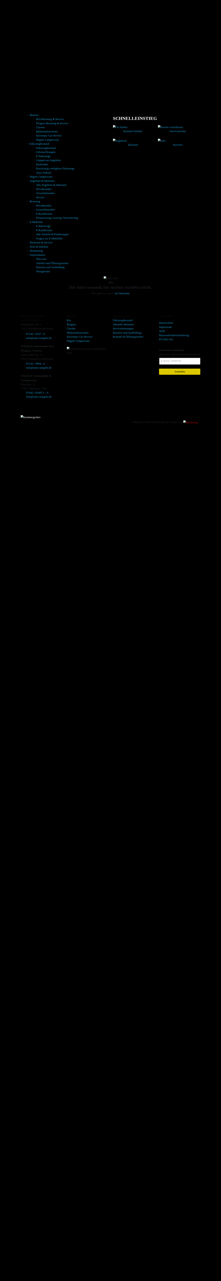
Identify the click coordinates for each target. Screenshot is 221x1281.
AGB (162, 331)
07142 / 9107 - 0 (35, 334)
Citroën (40, 127)
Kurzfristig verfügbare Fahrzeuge (55, 168)
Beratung (35, 201)
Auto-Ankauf (43, 172)
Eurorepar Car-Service (49, 135)
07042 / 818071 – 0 (37, 392)
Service (40, 197)
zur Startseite (122, 293)
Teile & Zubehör (39, 246)
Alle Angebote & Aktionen (51, 184)
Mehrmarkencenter (47, 131)
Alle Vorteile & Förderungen (52, 234)
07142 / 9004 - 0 (35, 363)
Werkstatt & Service (41, 242)
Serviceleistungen (123, 328)
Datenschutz (166, 322)
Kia (69, 320)
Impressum (165, 327)
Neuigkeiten (43, 271)
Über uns (41, 259)
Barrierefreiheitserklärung (174, 335)
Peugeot (71, 324)
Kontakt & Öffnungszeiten (128, 336)
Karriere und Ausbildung (50, 267)
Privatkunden (43, 189)
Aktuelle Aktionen (123, 324)
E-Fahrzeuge (43, 156)
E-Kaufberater (44, 213)
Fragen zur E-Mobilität (49, 238)
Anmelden (179, 371)
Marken (34, 115)
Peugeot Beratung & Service (52, 123)
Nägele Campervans (47, 139)
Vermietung (36, 250)
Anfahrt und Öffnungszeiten (52, 263)
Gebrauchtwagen (45, 152)
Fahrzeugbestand (39, 143)
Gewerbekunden (45, 193)
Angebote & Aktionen (42, 180)
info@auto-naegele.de (39, 338)
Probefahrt (42, 164)
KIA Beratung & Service (50, 119)
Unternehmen (37, 254)
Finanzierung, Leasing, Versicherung (57, 217)
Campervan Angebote (48, 160)
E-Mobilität (36, 222)
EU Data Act (166, 339)
